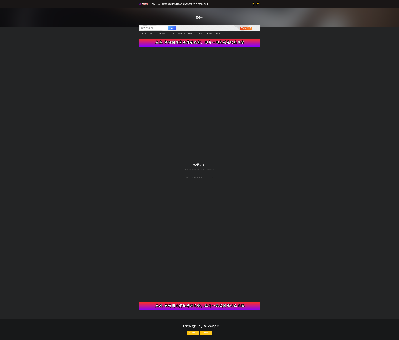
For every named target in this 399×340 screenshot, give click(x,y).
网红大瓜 (153, 33)
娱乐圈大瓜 (181, 33)
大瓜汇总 (171, 33)
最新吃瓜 (191, 33)
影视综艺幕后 (193, 332)
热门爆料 (209, 33)
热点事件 (162, 33)
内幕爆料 (200, 33)
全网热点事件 (206, 332)
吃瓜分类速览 (246, 28)
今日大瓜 (219, 33)
